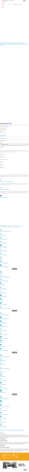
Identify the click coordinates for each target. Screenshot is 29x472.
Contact (15, 5)
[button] (22, 4)
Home (8, 4)
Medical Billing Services (15, 4)
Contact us (14, 468)
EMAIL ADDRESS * (2, 138)
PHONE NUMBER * (2, 140)
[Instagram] (25, 0)
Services (22, 4)
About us (11, 4)
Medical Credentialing (7, 463)
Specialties (19, 4)
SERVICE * (1, 143)
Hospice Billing (5, 468)
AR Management (7, 465)
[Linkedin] (23, 0)
